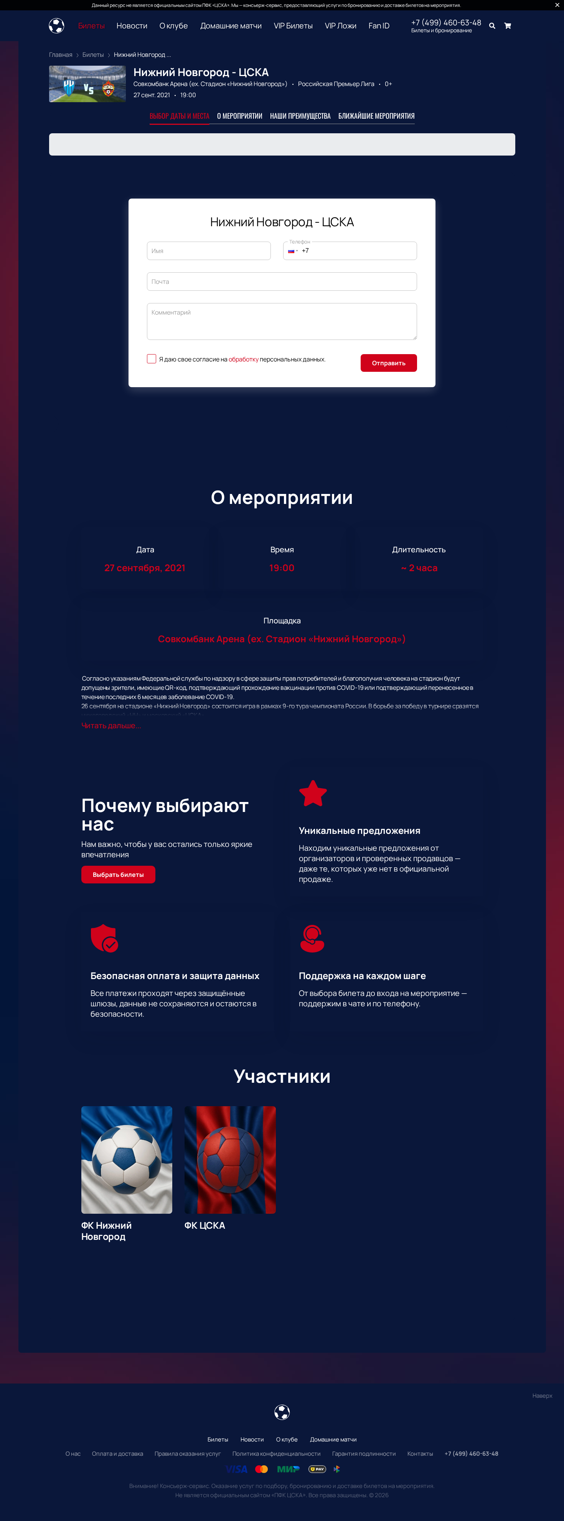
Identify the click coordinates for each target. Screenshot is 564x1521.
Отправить (389, 363)
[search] (492, 25)
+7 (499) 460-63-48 (446, 22)
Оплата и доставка (117, 1454)
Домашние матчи (231, 25)
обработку (244, 359)
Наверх (542, 1396)
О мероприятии (239, 115)
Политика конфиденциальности (277, 1454)
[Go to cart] (507, 25)
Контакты (420, 1454)
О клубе (174, 25)
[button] (291, 251)
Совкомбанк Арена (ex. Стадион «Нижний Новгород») (211, 84)
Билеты (91, 25)
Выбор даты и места (179, 115)
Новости (132, 25)
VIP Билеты (293, 25)
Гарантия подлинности (364, 1454)
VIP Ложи (340, 25)
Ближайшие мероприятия (376, 115)
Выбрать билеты (118, 874)
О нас (73, 1454)
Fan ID (379, 25)
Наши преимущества (300, 115)
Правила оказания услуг (188, 1454)
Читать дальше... (111, 725)
